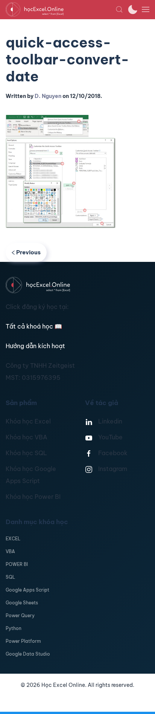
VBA (10, 551)
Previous (28, 252)
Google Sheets (22, 602)
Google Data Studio (28, 654)
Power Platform (23, 641)
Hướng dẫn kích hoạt (35, 346)
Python (13, 628)
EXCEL (13, 538)
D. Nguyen (48, 96)
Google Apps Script (27, 590)
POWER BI (17, 564)
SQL (10, 577)
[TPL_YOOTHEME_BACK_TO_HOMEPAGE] (60, 9)
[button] (119, 9)
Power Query (20, 615)
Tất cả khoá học (34, 326)
